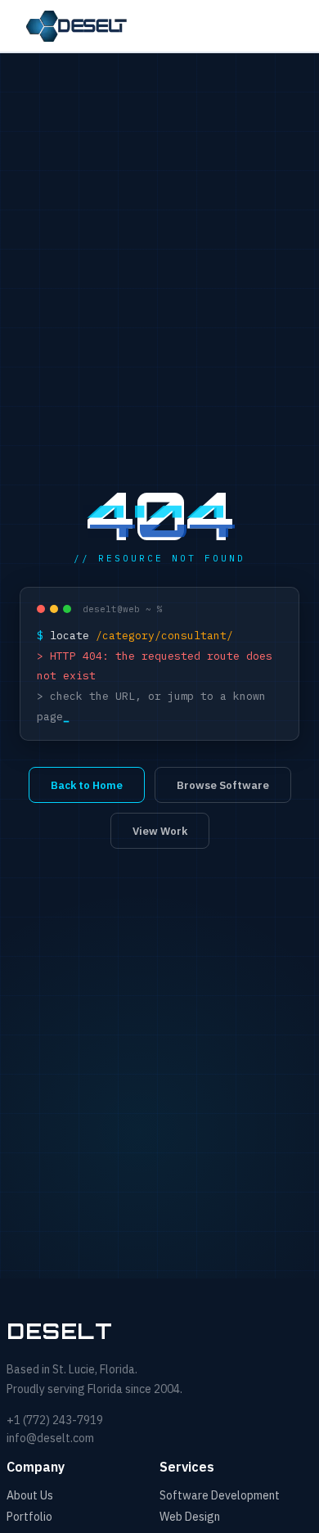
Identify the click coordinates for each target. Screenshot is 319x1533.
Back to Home (87, 785)
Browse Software (223, 785)
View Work (160, 831)
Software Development (220, 1495)
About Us (30, 1495)
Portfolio (29, 1516)
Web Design (190, 1516)
